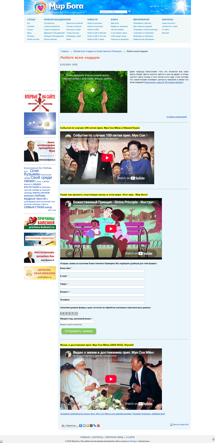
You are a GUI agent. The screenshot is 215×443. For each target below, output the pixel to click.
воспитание (31, 187)
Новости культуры (95, 26)
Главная (65, 51)
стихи (39, 207)
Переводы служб (73, 36)
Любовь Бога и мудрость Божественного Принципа (97, 51)
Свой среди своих (118, 36)
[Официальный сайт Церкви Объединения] (40, 279)
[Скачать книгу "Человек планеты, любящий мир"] (40, 161)
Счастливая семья (119, 33)
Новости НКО (93, 30)
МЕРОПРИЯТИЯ (141, 19)
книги (36, 192)
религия (28, 204)
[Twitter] (84, 425)
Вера (29, 33)
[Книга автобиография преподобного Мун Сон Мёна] (40, 262)
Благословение (50, 39)
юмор (48, 207)
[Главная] (59, 7)
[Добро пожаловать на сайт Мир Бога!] (40, 111)
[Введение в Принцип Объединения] (40, 134)
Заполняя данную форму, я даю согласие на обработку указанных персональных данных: (105, 307)
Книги (68, 39)
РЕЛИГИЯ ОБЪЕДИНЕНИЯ (57, 19)
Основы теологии (73, 26)
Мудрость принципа (119, 26)
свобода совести (40, 204)
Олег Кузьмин (32, 172)
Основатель (49, 23)
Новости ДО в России (96, 36)
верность (28, 184)
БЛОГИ (114, 19)
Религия (30, 36)
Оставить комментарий (176, 117)
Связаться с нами (170, 26)
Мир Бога (115, 23)
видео (37, 184)
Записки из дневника (120, 39)
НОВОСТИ (92, 19)
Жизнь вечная (33, 39)
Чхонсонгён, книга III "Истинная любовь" (164, 82)
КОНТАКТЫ (167, 19)
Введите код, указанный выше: (76, 319)
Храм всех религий (74, 23)
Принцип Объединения (54, 36)
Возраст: (65, 292)
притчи (39, 201)
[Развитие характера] (40, 245)
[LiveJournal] (95, 425)
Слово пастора (72, 33)
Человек (30, 26)
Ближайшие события (142, 23)
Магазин (165, 33)
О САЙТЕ (130, 437)
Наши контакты (168, 23)
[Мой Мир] (91, 425)
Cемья (30, 30)
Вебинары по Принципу (143, 36)
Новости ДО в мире (95, 39)
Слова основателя (52, 26)
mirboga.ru (133, 441)
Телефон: (65, 300)
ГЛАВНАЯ (85, 437)
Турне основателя (51, 30)
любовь (40, 195)
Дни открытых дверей (142, 26)
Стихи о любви (42, 181)
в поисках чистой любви (37, 188)
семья (29, 207)
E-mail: (64, 276)
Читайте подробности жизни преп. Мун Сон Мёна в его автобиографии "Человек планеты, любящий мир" (112, 414)
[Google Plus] (98, 425)
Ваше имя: (66, 268)
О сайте (165, 30)
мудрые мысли (35, 198)
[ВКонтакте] (80, 425)
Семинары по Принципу (143, 33)
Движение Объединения (54, 33)
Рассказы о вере (73, 30)
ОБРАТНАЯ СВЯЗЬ (114, 437)
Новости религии (94, 23)
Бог (28, 23)
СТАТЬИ (31, 19)
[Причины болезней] (40, 228)
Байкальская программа (143, 39)
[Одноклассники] (88, 425)
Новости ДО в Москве (96, 33)
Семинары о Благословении (145, 30)
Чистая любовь (117, 30)
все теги (52, 210)
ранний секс (49, 201)
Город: (64, 284)
